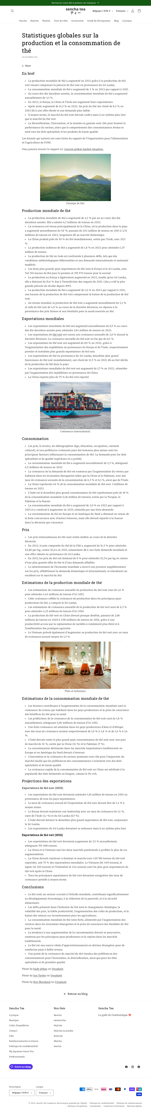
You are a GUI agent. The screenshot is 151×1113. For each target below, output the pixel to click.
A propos (14, 1015)
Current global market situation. (84, 149)
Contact (13, 1030)
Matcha (58, 1041)
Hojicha (58, 1025)
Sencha (57, 1046)
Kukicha (58, 1036)
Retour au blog (78, 994)
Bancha (58, 1015)
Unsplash (57, 968)
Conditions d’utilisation (114, 1106)
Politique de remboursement (129, 1103)
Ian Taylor (39, 975)
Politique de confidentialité (23, 1046)
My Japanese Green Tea (21, 1051)
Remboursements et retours (23, 1041)
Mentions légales (134, 1106)
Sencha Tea (41, 1103)
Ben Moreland (41, 982)
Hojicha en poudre (63, 1030)
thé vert (57, 334)
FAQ (11, 1036)
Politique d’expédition (77, 1106)
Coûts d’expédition (19, 1025)
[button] (12, 11)
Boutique (14, 1020)
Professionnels (17, 1056)
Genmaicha (60, 1020)
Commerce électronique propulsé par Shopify (67, 1103)
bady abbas (40, 968)
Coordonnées (95, 1106)
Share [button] (28, 65)
